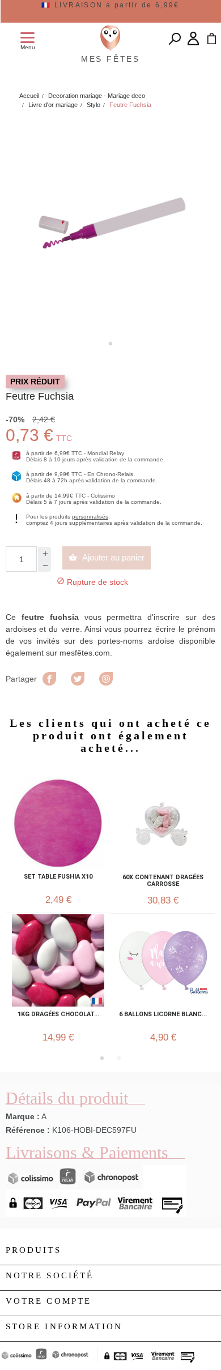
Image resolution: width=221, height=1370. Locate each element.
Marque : (23, 1116)
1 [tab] (110, 343)
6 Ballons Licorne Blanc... (163, 1014)
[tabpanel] (110, 226)
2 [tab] (119, 1058)
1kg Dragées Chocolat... (58, 1014)
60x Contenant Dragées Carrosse (162, 881)
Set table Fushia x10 (58, 877)
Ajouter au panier (106, 557)
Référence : (28, 1129)
